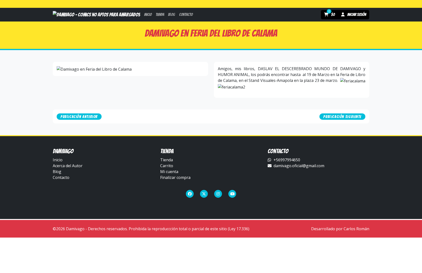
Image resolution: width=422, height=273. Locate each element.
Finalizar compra (175, 177)
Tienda (166, 160)
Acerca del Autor (68, 165)
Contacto (61, 177)
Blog (57, 171)
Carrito (166, 165)
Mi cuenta (169, 171)
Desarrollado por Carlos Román (340, 228)
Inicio (58, 160)
